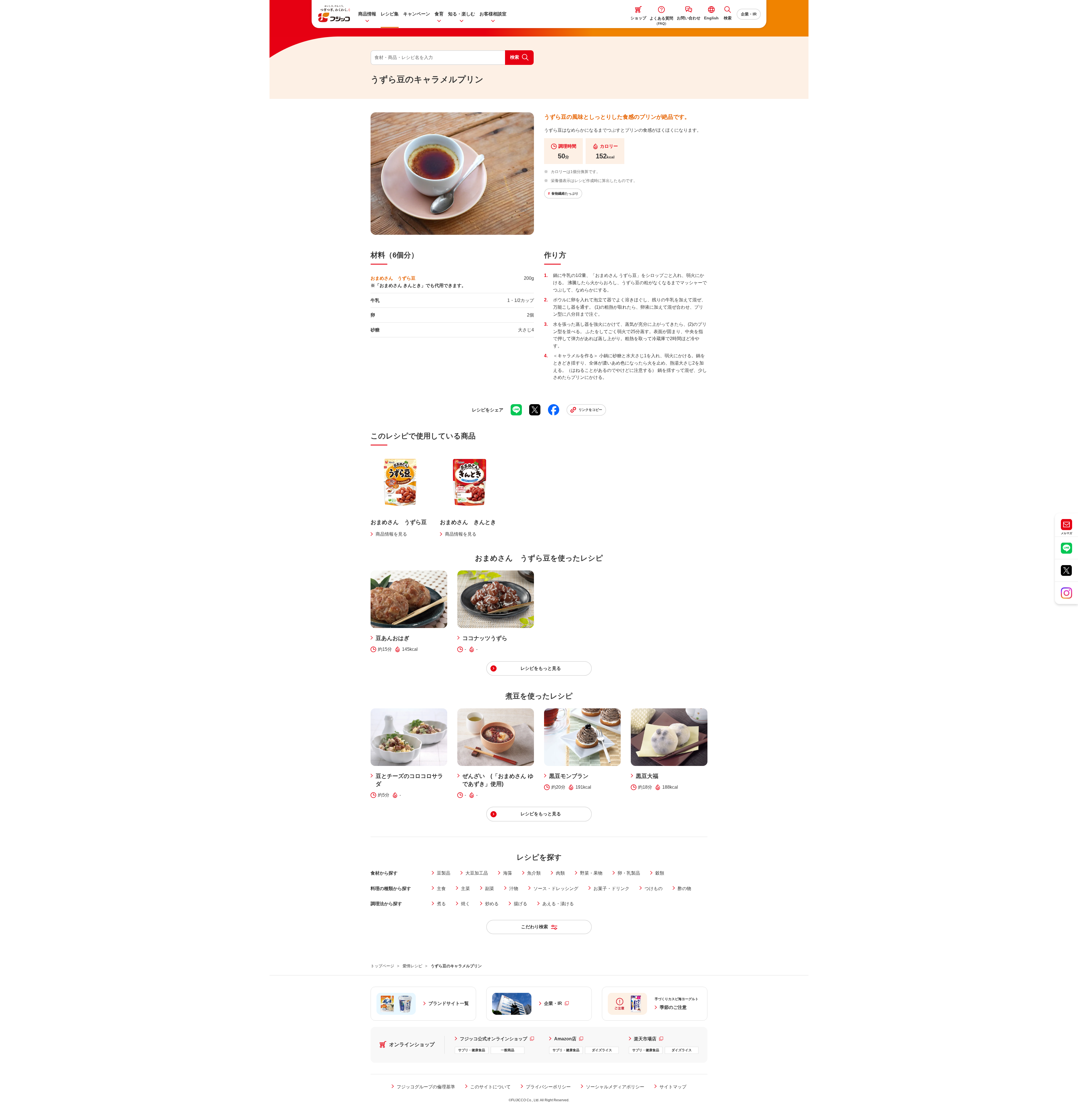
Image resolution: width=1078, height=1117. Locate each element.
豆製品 (443, 873)
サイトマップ (672, 1086)
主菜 (465, 888)
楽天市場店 (648, 1038)
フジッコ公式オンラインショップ (499, 1038)
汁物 (513, 888)
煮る (441, 903)
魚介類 (534, 873)
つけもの (654, 888)
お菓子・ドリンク (611, 888)
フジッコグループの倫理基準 (426, 1086)
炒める (492, 903)
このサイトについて (490, 1086)
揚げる (520, 903)
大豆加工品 (476, 873)
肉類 (560, 873)
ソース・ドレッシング (555, 888)
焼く (465, 903)
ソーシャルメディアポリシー (615, 1086)
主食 (441, 888)
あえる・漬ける (558, 903)
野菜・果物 (591, 873)
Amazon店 (568, 1038)
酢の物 (684, 888)
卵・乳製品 (629, 873)
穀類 (659, 873)
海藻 (507, 873)
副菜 (489, 888)
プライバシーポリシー (548, 1086)
